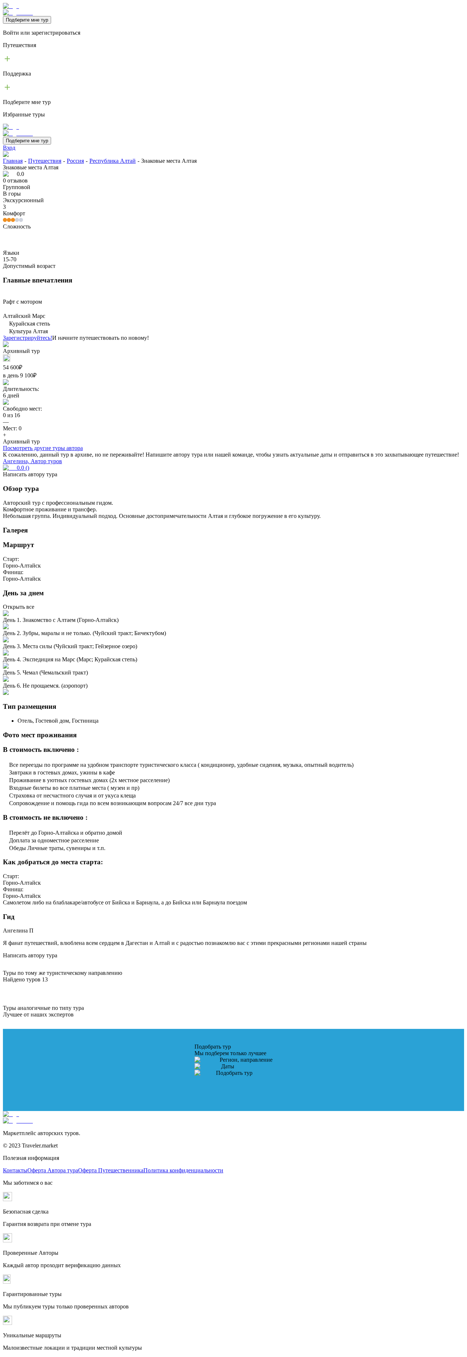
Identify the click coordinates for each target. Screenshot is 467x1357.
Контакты (15, 1170)
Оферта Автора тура (52, 1170)
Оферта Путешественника (110, 1170)
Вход (9, 148)
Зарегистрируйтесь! (27, 338)
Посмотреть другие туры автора (43, 448)
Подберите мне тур (27, 20)
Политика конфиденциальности (183, 1170)
